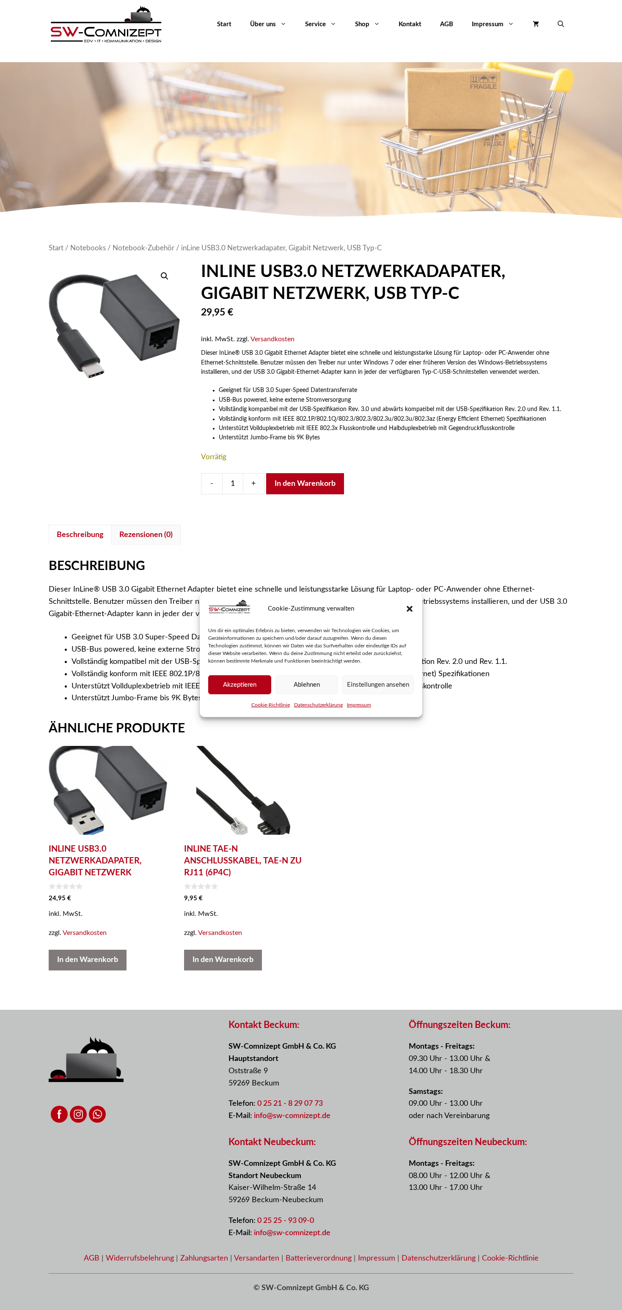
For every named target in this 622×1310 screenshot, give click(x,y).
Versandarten (257, 1258)
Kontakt (410, 24)
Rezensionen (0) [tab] (146, 535)
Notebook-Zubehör (143, 248)
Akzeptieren (239, 685)
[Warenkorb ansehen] (535, 24)
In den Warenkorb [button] (87, 960)
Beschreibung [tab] (80, 535)
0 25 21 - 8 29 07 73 (290, 1103)
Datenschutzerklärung (318, 704)
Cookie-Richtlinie (270, 704)
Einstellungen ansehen (378, 685)
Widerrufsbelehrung (141, 1258)
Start (224, 24)
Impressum (359, 704)
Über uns (263, 24)
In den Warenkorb (305, 484)
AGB (446, 24)
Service (315, 24)
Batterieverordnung (320, 1258)
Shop (362, 24)
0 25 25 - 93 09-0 (285, 1221)
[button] (409, 609)
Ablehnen (307, 685)
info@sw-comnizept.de (292, 1116)
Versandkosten (272, 339)
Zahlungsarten (205, 1258)
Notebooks (88, 248)
